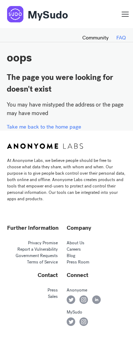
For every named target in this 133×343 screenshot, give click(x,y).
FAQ (121, 37)
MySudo (48, 15)
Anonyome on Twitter (71, 299)
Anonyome (77, 290)
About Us (75, 243)
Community (95, 37)
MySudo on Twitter (71, 321)
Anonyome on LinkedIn (96, 299)
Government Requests (37, 255)
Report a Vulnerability (37, 249)
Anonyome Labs (45, 146)
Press (53, 290)
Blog (71, 255)
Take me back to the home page (44, 126)
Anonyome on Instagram (83, 299)
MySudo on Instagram (83, 321)
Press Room (78, 262)
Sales (53, 296)
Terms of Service (42, 262)
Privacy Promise (43, 243)
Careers (74, 249)
